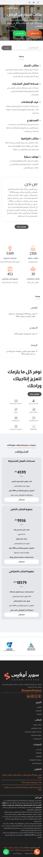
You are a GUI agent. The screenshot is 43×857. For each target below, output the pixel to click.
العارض (34, 307)
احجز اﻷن (33, 33)
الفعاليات (39, 753)
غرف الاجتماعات (18, 805)
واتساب (18, 33)
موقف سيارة (31, 156)
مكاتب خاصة (37, 725)
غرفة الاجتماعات (36, 735)
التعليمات (38, 756)
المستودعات (37, 739)
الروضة (34, 345)
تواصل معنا (21, 227)
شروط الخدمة (37, 763)
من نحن (39, 749)
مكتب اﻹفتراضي (36, 728)
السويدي (33, 327)
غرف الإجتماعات (30, 101)
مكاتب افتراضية (30, 138)
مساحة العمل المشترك (25, 83)
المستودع (33, 120)
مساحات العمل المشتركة (33, 732)
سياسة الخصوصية (36, 760)
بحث (6, 48)
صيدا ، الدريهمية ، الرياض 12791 (32, 782)
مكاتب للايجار (31, 65)
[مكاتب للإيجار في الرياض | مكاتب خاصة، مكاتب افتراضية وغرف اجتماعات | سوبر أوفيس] (11, 8)
